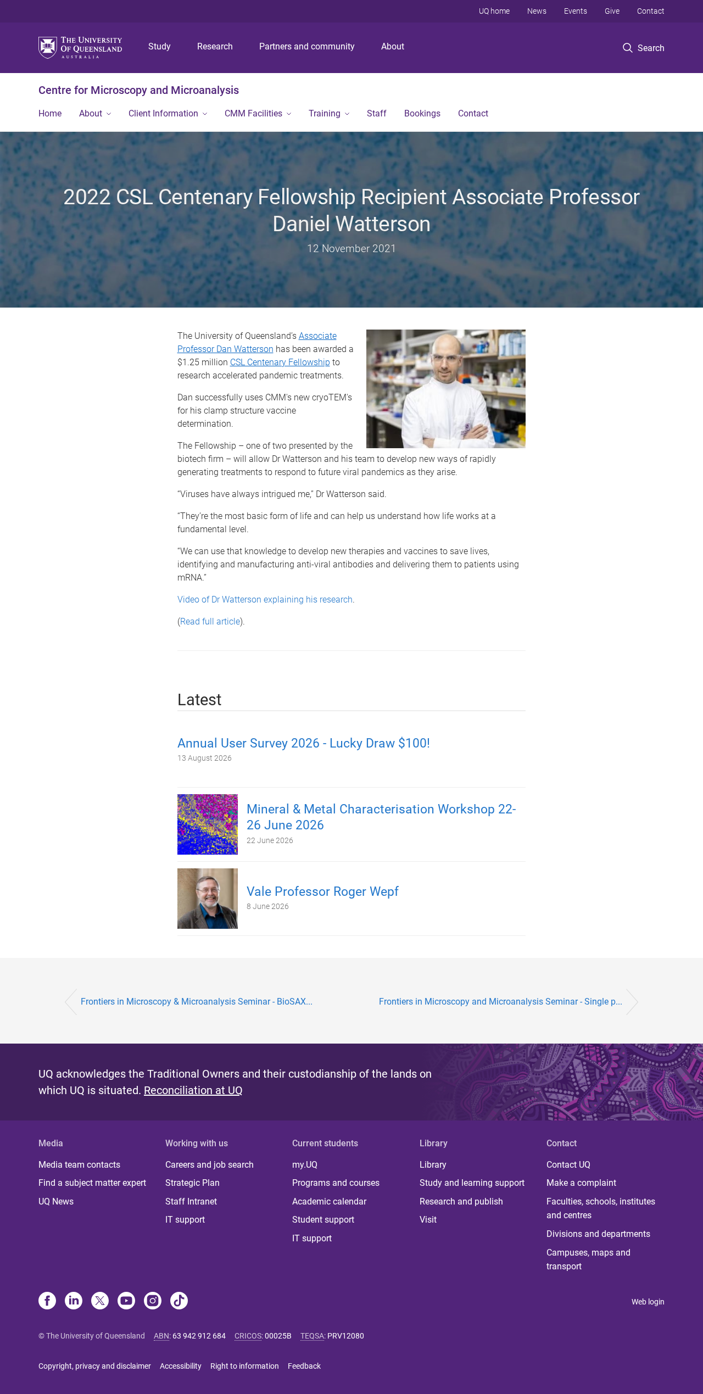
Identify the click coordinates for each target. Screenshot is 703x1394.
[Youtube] (126, 1301)
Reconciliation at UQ (193, 1090)
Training (325, 113)
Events (575, 11)
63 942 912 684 (199, 1335)
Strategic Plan (192, 1183)
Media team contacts (79, 1164)
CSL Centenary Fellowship (280, 362)
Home (50, 113)
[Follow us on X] (100, 1301)
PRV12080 (345, 1335)
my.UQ (304, 1164)
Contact (651, 11)
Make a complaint (581, 1183)
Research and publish (461, 1201)
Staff (377, 113)
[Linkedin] (73, 1301)
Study (159, 46)
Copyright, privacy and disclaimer (94, 1366)
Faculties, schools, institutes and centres (600, 1208)
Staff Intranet (191, 1201)
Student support (323, 1219)
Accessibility (181, 1366)
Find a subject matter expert (92, 1183)
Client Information (163, 113)
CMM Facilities (253, 113)
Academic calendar (329, 1201)
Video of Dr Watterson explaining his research (265, 599)
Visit (428, 1219)
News (536, 11)
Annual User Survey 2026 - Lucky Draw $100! (303, 743)
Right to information (244, 1366)
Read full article (210, 621)
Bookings (422, 113)
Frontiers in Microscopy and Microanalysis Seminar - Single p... (500, 1001)
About (392, 46)
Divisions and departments (598, 1234)
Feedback (304, 1366)
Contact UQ (568, 1164)
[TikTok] (179, 1301)
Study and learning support (472, 1183)
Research (215, 46)
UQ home (494, 11)
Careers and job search (209, 1164)
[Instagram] (152, 1301)
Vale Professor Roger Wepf (323, 891)
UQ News (56, 1201)
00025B (278, 1335)
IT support (185, 1219)
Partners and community (307, 46)
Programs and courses (336, 1183)
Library (433, 1164)
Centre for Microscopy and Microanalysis (138, 90)
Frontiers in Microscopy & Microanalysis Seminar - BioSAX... (197, 1001)
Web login (648, 1301)
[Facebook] (47, 1301)
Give (612, 11)
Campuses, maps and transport (588, 1259)
